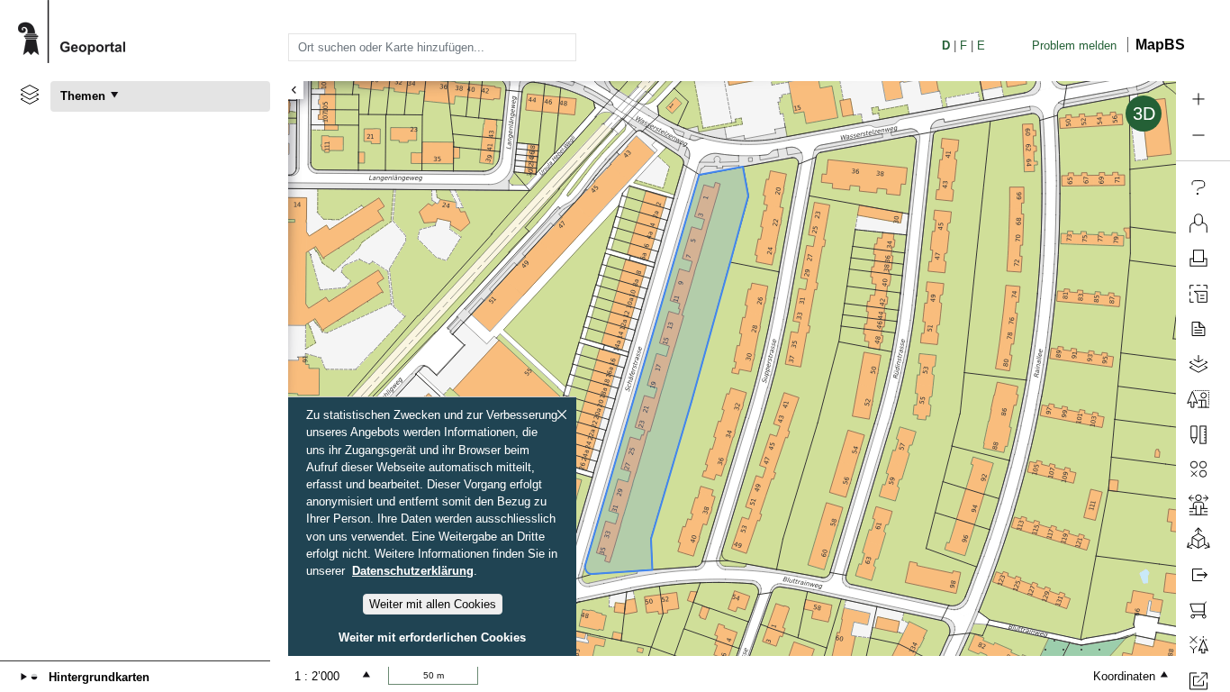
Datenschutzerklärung (413, 571)
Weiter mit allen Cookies (432, 604)
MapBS (1160, 44)
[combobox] (432, 46)
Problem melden (1074, 45)
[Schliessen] (562, 414)
